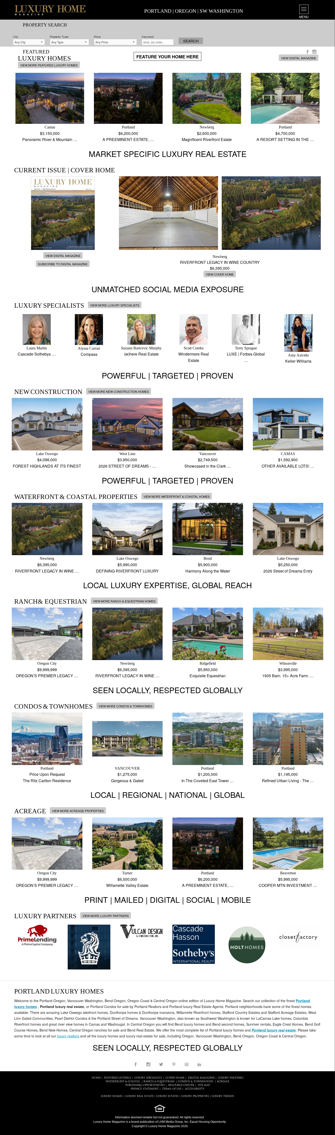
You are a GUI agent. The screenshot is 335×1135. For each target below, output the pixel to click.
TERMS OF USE (171, 1089)
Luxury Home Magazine (109, 1121)
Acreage (223, 1081)
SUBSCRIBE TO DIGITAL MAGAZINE (63, 264)
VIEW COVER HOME (220, 274)
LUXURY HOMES (112, 1096)
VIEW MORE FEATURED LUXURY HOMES (49, 65)
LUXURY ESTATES (167, 1096)
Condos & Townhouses (195, 1081)
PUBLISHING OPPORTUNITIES (145, 1085)
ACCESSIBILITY (195, 1089)
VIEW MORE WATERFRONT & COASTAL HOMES (176, 496)
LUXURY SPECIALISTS (148, 1078)
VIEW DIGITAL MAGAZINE (298, 58)
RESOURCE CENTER (181, 1085)
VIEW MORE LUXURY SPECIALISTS (114, 305)
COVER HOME (175, 1078)
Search (191, 40)
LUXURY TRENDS (223, 1096)
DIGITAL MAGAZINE (201, 1078)
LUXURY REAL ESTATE (139, 1096)
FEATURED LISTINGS (117, 1078)
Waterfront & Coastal (123, 1081)
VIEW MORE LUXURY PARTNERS (105, 916)
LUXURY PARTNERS (231, 1078)
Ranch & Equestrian (158, 1081)
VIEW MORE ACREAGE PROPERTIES (78, 811)
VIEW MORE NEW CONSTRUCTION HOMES (118, 391)
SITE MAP (204, 1085)
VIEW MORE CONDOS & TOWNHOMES (125, 706)
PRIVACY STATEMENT (145, 1089)
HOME (96, 1078)
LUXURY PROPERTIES (195, 1096)
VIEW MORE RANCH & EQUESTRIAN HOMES (124, 601)
